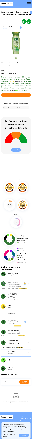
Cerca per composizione (25, 418)
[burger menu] (29, 3)
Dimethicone (26, 77)
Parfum (12, 81)
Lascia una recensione (16, 95)
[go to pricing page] (30, 12)
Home (21, 416)
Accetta (24, 435)
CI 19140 (18, 90)
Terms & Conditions (7, 422)
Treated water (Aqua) (10, 77)
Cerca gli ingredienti (24, 421)
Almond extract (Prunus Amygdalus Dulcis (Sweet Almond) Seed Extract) (16, 88)
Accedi (16, 150)
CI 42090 (25, 90)
